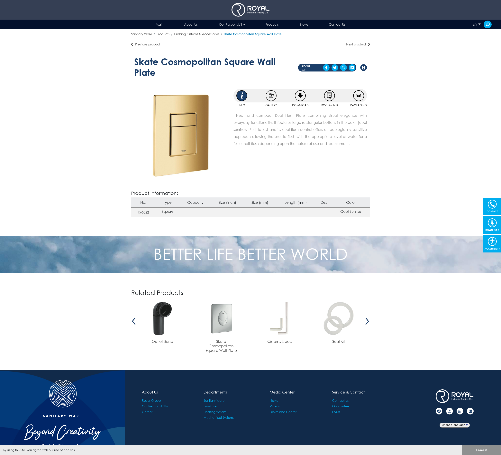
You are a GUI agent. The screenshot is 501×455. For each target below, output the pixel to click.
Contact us (340, 400)
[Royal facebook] (439, 411)
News (304, 24)
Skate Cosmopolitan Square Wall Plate (252, 34)
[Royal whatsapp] (460, 411)
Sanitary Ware (141, 34)
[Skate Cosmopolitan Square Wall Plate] (181, 135)
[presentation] (134, 321)
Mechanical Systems (219, 417)
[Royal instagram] (449, 411)
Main (159, 24)
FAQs (336, 412)
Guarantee (340, 406)
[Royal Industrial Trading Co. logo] (250, 10)
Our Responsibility (232, 24)
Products (272, 24)
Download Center (283, 412)
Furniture (210, 406)
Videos (275, 406)
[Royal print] (363, 67)
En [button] (475, 24)
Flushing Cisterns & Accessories (196, 34)
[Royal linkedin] (470, 411)
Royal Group (151, 400)
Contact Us (337, 24)
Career (147, 412)
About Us (190, 24)
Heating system (215, 412)
